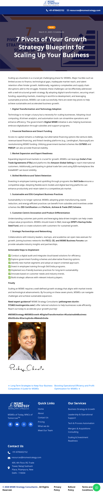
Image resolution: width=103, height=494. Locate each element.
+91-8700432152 (20, 452)
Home (41, 409)
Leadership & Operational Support (80, 416)
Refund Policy (71, 488)
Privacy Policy (57, 488)
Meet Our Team (45, 430)
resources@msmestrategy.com (26, 457)
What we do (43, 426)
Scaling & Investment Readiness (78, 439)
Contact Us (43, 417)
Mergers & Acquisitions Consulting (79, 430)
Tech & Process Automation (81, 423)
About (41, 413)
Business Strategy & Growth (81, 409)
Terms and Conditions (87, 488)
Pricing (41, 421)
